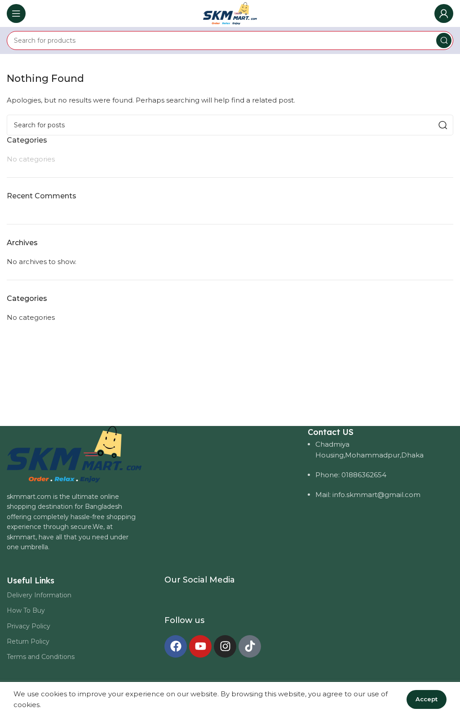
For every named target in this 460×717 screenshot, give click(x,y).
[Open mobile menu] (16, 13)
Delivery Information (39, 595)
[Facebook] (175, 646)
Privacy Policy (28, 626)
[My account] (444, 13)
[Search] (443, 40)
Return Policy (28, 641)
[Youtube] (200, 646)
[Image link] (74, 453)
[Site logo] (230, 13)
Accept (427, 699)
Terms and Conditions (41, 657)
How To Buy (26, 610)
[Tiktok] (250, 646)
